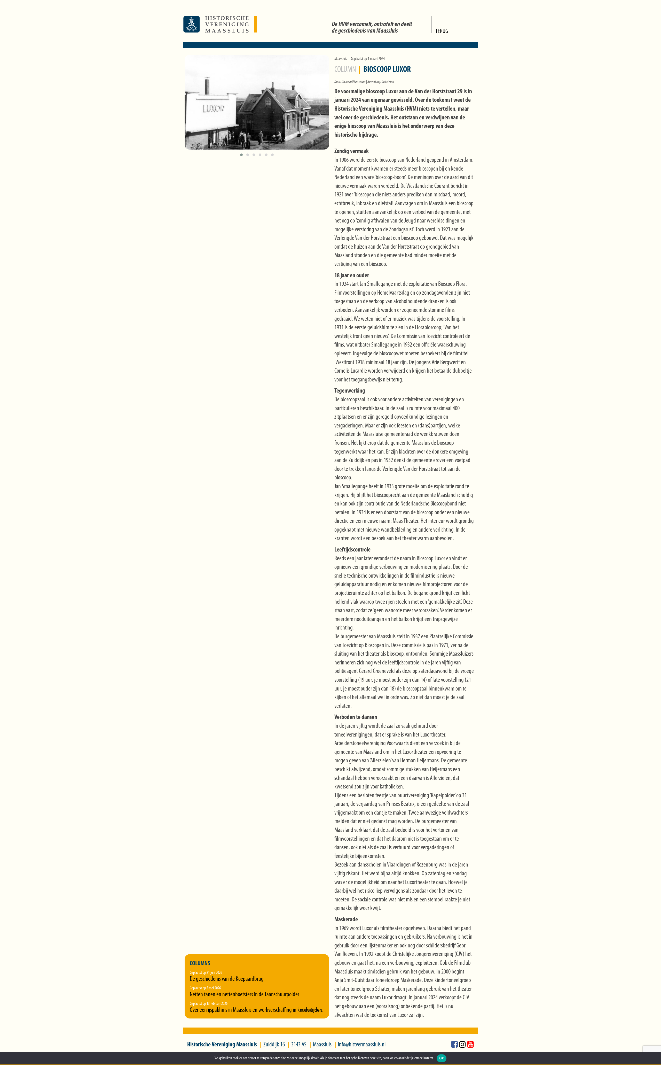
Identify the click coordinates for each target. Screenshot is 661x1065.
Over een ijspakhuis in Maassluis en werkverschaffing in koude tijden (256, 1010)
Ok (441, 1058)
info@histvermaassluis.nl (362, 1045)
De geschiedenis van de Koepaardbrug (227, 979)
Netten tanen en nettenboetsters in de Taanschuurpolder (244, 995)
